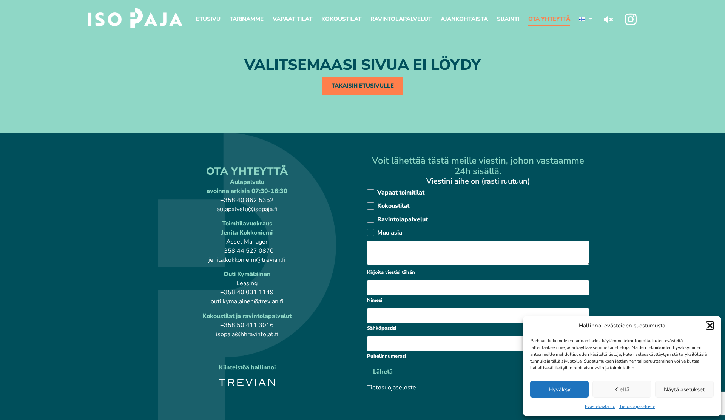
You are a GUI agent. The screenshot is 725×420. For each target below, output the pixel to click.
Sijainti (508, 19)
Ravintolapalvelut (401, 19)
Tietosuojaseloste (637, 406)
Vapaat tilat (292, 19)
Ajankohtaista (464, 19)
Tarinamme (247, 19)
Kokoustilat (341, 19)
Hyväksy (560, 389)
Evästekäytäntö (600, 406)
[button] (710, 325)
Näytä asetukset (684, 389)
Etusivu (208, 19)
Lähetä (383, 372)
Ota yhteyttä (549, 19)
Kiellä (621, 389)
